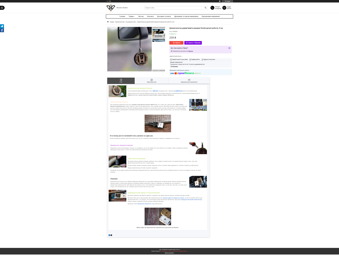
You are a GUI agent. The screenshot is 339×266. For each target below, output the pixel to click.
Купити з (191, 43)
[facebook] (109, 235)
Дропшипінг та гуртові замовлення (186, 16)
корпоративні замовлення (144, 203)
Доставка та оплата (164, 16)
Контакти (150, 16)
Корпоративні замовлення (211, 16)
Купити (177, 43)
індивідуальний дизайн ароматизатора (191, 199)
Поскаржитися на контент (166, 251)
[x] (111, 235)
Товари (131, 16)
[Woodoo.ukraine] (110, 7)
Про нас (141, 16)
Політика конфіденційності (181, 251)
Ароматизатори (120, 22)
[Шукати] (205, 7)
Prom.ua (178, 249)
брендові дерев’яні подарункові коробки (173, 198)
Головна (122, 16)
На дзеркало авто (131, 22)
